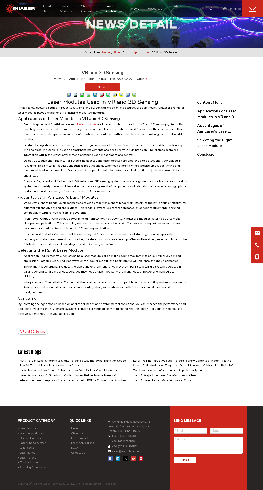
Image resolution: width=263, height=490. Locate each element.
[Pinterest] (141, 458)
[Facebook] (110, 458)
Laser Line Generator (33, 443)
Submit (185, 460)
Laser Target (28, 458)
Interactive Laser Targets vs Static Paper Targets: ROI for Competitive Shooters (72, 380)
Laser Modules (29, 428)
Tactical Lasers (29, 462)
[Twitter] (125, 458)
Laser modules (86, 124)
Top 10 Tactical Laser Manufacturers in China (49, 365)
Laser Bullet (27, 453)
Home (74, 428)
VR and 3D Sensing (33, 332)
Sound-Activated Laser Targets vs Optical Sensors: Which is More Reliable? (183, 365)
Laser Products (80, 438)
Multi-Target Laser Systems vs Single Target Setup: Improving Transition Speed (72, 361)
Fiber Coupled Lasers (33, 433)
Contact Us (78, 453)
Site (148, 79)
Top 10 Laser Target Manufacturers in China (162, 380)
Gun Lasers (27, 448)
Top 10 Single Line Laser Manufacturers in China (164, 375)
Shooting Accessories (33, 467)
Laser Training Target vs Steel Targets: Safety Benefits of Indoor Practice (182, 361)
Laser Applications (82, 443)
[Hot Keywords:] (212, 8)
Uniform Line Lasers (32, 438)
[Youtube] (133, 458)
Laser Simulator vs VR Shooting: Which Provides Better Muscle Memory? (67, 375)
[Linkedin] (118, 458)
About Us (77, 433)
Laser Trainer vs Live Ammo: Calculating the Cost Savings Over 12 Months (68, 370)
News (74, 448)
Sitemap (111, 484)
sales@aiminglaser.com (126, 451)
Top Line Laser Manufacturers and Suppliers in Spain (167, 370)
